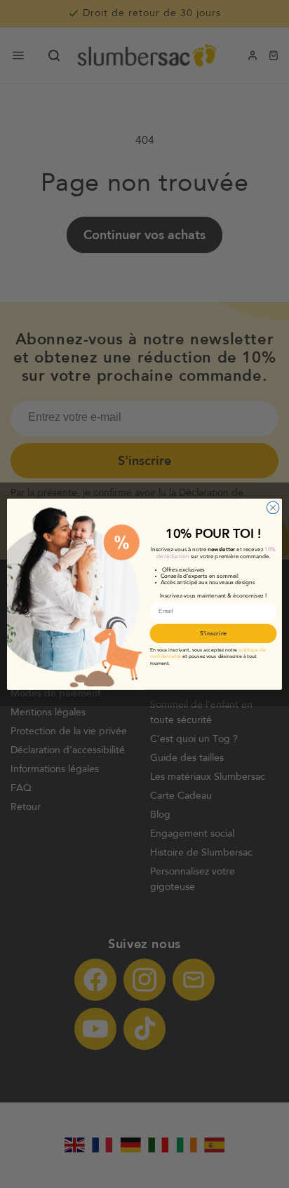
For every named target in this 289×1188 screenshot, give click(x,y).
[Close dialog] (273, 507)
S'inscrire (213, 633)
